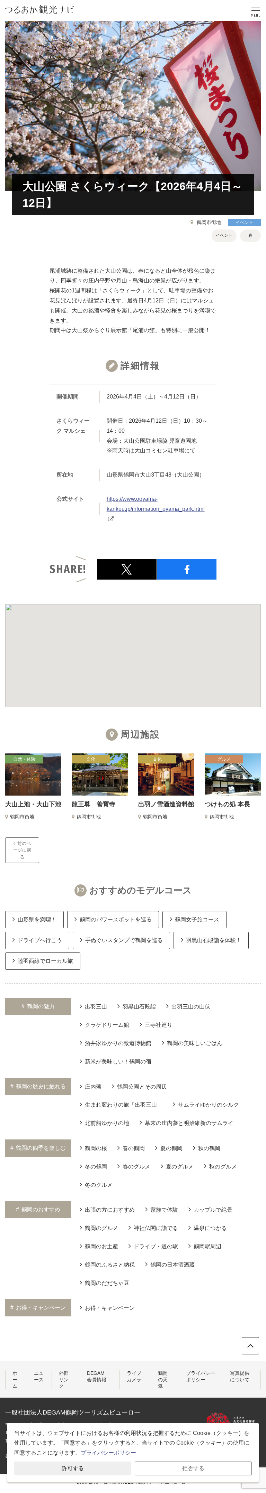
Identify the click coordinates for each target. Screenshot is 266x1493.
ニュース (39, 1376)
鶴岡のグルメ (101, 1228)
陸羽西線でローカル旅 (45, 961)
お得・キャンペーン (110, 1308)
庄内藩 (93, 1087)
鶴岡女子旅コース (197, 919)
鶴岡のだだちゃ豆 (107, 1283)
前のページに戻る (22, 850)
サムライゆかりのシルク (208, 1105)
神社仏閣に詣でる (156, 1228)
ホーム (14, 1379)
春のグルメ (136, 1167)
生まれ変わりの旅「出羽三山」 (123, 1105)
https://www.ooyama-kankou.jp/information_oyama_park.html (156, 504)
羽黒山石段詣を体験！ (213, 940)
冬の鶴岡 (96, 1167)
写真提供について (239, 1376)
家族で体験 (164, 1210)
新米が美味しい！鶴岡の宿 (118, 1061)
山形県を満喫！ (37, 919)
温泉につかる (210, 1228)
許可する (73, 1468)
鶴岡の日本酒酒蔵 (172, 1265)
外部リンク (64, 1379)
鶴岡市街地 (209, 222)
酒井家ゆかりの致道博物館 (118, 1043)
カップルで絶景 (213, 1210)
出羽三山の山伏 (190, 1007)
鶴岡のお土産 (101, 1246)
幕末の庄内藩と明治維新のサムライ (189, 1123)
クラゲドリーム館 (107, 1025)
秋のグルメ (223, 1167)
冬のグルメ (99, 1185)
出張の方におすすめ (110, 1210)
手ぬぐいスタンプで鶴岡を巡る (124, 940)
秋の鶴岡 (209, 1148)
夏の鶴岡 (171, 1148)
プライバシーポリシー (200, 1376)
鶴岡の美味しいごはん (194, 1043)
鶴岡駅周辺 (207, 1246)
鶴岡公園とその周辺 (142, 1087)
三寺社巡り (158, 1025)
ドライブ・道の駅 (156, 1246)
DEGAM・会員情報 (98, 1376)
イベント (245, 222)
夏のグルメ (180, 1167)
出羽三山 (96, 1007)
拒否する (193, 1468)
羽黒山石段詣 (139, 1007)
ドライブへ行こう (40, 940)
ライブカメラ (134, 1376)
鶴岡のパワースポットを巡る (116, 919)
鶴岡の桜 (96, 1148)
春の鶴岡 (134, 1148)
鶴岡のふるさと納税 (110, 1265)
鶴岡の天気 (163, 1379)
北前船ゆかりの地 (107, 1123)
